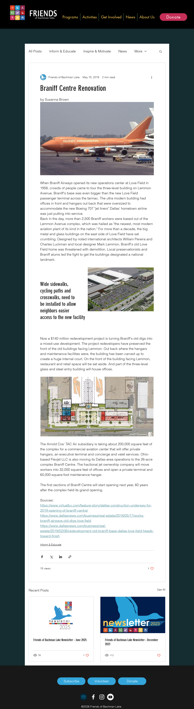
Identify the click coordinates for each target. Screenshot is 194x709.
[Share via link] (70, 557)
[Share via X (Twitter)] (51, 557)
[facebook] (93, 697)
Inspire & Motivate (97, 51)
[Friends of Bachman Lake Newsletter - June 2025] (61, 615)
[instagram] (102, 697)
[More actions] (151, 77)
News (122, 51)
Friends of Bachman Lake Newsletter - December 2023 (131, 642)
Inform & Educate (62, 51)
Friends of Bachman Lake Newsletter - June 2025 (60, 640)
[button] (70, 17)
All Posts (35, 51)
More (138, 51)
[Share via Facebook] (42, 557)
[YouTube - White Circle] (110, 697)
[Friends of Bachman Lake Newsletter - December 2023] (132, 615)
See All (161, 589)
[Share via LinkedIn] (60, 557)
